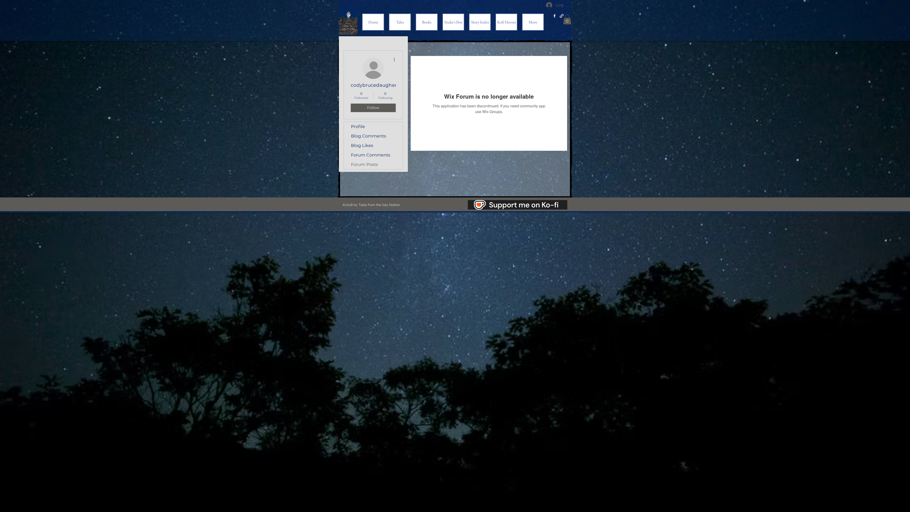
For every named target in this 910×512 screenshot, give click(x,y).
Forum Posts (364, 164)
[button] (567, 19)
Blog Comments (368, 136)
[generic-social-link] (561, 16)
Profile (358, 126)
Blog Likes (362, 145)
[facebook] (554, 16)
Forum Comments (370, 155)
